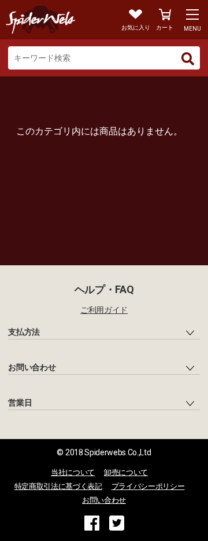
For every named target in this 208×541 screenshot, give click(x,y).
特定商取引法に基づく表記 (58, 486)
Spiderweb (52, 19)
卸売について (126, 472)
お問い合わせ (104, 500)
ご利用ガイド (104, 310)
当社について (73, 472)
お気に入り (135, 27)
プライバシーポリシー (148, 486)
